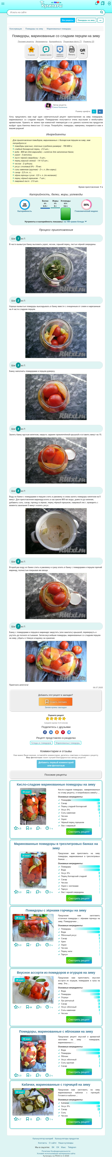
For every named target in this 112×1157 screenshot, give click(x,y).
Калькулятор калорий (43, 1138)
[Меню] (3, 3)
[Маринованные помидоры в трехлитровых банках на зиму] (33, 869)
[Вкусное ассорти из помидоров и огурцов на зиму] (33, 989)
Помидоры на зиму (86, 20)
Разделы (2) (88, 41)
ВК (53, 1147)
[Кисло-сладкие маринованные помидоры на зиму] (33, 806)
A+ (100, 111)
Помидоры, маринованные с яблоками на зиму (56, 1031)
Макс (63, 1147)
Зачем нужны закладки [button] (56, 707)
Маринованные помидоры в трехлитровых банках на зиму (56, 845)
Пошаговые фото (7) (72, 41)
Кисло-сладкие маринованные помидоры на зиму (56, 784)
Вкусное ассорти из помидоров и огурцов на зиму (56, 972)
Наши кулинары (65, 1142)
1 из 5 (48, 719)
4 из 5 (60, 719)
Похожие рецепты (26, 41)
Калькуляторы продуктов (67, 1138)
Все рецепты (67, 20)
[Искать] (102, 12)
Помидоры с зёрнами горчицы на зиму (56, 910)
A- (94, 111)
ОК (57, 1147)
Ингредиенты (42, 41)
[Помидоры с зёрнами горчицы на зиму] (33, 927)
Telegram (72, 1147)
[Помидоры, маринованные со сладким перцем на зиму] (56, 80)
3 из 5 (56, 719)
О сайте (52, 1142)
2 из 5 (52, 719)
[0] (61, 52)
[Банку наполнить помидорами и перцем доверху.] (56, 397)
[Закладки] (102, 3)
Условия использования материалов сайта (56, 1153)
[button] (71, 54)
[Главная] (51, 5)
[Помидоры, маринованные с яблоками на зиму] (33, 1053)
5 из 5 (64, 719)
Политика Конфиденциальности (56, 1151)
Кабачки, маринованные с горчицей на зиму (56, 1084)
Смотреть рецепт (79, 831)
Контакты (42, 1142)
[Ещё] (100, 20)
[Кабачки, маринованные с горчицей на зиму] (33, 1101)
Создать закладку (58, 701)
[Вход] (109, 3)
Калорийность (55, 41)
